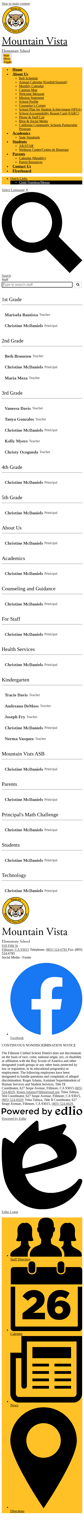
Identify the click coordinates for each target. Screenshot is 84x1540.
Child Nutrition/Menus (34, 182)
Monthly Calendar (31, 86)
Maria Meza (16, 378)
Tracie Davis (16, 695)
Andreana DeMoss (22, 706)
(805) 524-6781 (57, 949)
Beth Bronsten (18, 356)
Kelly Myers (16, 441)
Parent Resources (30, 162)
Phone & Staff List (31, 117)
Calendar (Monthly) (32, 158)
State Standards (29, 137)
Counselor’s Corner (32, 105)
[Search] (78, 285)
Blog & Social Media (33, 121)
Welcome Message (31, 94)
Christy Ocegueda (21, 452)
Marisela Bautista (21, 314)
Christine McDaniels (24, 325)
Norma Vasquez (19, 738)
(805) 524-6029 (12, 1100)
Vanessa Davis (18, 408)
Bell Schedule (28, 78)
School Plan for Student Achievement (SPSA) (50, 109)
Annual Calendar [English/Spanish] (43, 82)
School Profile (28, 101)
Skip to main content (16, 3)
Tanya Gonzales (19, 419)
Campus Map (28, 90)
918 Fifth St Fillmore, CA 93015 (15, 947)
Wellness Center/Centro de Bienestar (44, 150)
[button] (20, 74)
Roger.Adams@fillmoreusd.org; (38, 1092)
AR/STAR (26, 146)
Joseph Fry (15, 716)
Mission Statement (31, 98)
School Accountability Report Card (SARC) (49, 113)
